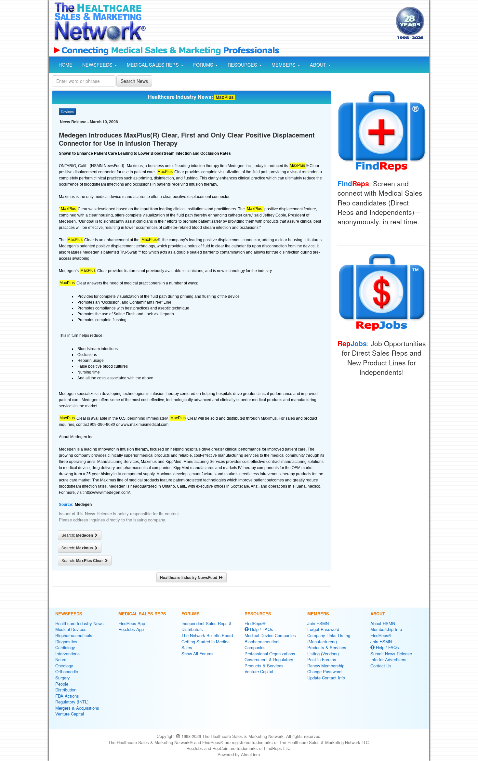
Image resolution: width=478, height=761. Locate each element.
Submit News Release (391, 653)
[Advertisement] (270, 23)
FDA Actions (67, 696)
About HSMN (382, 623)
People (61, 684)
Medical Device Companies (270, 635)
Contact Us (381, 666)
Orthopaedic (66, 671)
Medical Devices (70, 629)
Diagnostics (66, 641)
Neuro (60, 659)
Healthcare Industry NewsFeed (189, 577)
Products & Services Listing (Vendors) (326, 650)
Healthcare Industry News (79, 623)
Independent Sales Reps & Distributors (206, 626)
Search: (77, 535)
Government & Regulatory (269, 659)
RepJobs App (131, 629)
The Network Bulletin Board (207, 635)
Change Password (324, 671)
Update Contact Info (326, 678)
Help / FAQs (261, 629)
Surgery (62, 678)
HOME (66, 64)
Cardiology (65, 647)
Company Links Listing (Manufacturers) (328, 638)
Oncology (64, 666)
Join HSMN (318, 623)
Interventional (68, 653)
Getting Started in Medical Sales (206, 644)
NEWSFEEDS (98, 64)
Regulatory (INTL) (71, 702)
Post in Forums (321, 659)
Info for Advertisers (388, 659)
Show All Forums (197, 653)
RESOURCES (243, 64)
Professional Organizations (270, 653)
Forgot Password (323, 629)
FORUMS (204, 64)
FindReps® (255, 623)
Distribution (65, 690)
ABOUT (318, 64)
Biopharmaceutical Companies (262, 644)
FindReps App (131, 623)
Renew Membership (325, 666)
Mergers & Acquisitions (77, 708)
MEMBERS (284, 64)
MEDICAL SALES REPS (153, 64)
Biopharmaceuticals (73, 635)
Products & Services (264, 666)
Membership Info (386, 629)
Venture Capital (69, 714)
